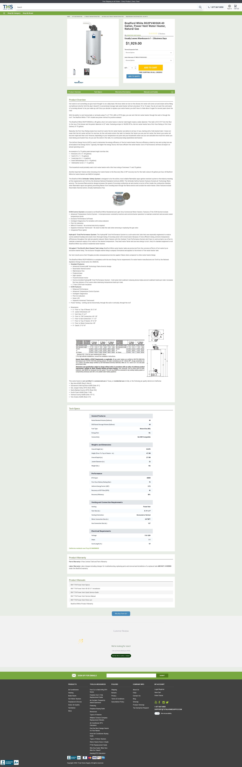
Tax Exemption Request (141, 708)
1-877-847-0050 (160, 707)
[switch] (157, 713)
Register (161, 689)
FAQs (134, 693)
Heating (70, 693)
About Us (136, 690)
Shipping (114, 690)
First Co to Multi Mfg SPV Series (98, 691)
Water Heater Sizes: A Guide (99, 742)
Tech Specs (98, 92)
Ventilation (71, 708)
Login (156, 689)
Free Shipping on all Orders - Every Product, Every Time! (121, 1)
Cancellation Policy (117, 702)
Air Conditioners (73, 690)
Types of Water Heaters (98, 739)
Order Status (158, 695)
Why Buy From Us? (121, 614)
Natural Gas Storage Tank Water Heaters (113, 16)
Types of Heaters (96, 715)
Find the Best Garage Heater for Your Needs (99, 729)
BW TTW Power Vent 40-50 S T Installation (85, 589)
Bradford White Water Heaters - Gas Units (137, 16)
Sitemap (135, 702)
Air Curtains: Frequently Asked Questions (97, 701)
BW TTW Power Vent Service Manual (83, 596)
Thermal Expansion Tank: (131, 49)
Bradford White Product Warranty (82, 604)
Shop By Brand (28, 13)
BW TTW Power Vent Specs (80, 585)
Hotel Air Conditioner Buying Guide (99, 735)
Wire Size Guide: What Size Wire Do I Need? (98, 749)
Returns (114, 693)
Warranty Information (123, 92)
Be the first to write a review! (121, 656)
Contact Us (136, 696)
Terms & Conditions (117, 699)
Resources (93, 712)
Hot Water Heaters (77, 16)
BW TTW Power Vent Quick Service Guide (85, 592)
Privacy (113, 696)
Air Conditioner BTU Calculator (96, 724)
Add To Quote (134, 76)
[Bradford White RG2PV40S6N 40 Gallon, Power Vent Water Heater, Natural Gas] (93, 43)
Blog (134, 699)
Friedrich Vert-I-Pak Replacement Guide (96, 696)
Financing (93, 706)
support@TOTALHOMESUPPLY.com (168, 709)
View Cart (157, 692)
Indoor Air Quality (74, 705)
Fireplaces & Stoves (75, 702)
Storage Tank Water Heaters (92, 16)
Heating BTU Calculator (97, 753)
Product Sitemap (138, 705)
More (70, 711)
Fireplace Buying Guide (97, 709)
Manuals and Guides (151, 92)
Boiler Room (72, 696)
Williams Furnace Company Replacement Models (98, 719)
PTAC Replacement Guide (98, 745)
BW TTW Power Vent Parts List (81, 600)
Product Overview (75, 92)
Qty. (126, 67)
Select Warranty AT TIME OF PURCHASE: (136, 57)
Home (68, 16)
